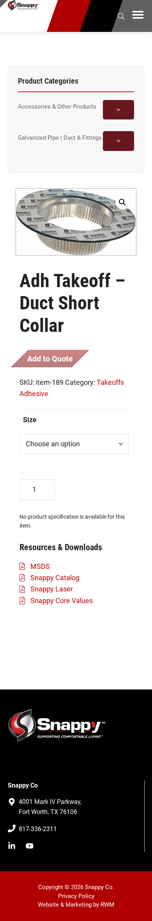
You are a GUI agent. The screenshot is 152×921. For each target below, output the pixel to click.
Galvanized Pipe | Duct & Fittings (60, 137)
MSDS (40, 566)
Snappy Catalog (55, 578)
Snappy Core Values (61, 600)
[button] (122, 202)
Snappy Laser (51, 589)
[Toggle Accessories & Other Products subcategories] (118, 109)
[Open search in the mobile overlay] (121, 15)
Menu (138, 16)
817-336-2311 (38, 829)
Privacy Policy (76, 896)
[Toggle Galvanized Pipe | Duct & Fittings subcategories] (118, 141)
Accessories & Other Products (57, 106)
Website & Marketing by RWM (76, 904)
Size (30, 420)
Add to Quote (50, 358)
